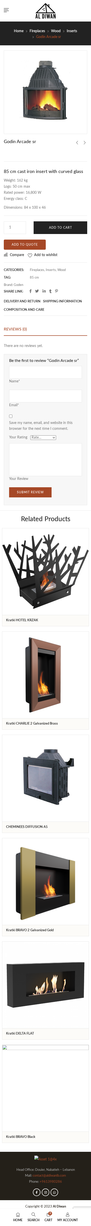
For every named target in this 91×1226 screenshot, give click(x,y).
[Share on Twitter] (37, 291)
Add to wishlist (45, 255)
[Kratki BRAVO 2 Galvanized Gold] (45, 881)
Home (19, 31)
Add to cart (60, 227)
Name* (14, 381)
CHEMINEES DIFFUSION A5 (27, 827)
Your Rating (18, 437)
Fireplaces (37, 31)
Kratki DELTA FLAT (20, 1033)
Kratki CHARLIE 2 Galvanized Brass (32, 723)
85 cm (34, 277)
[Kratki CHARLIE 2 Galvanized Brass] (45, 675)
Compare (17, 255)
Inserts (72, 31)
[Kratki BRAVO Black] (45, 1088)
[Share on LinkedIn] (44, 291)
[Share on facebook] (30, 291)
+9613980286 (51, 1181)
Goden (18, 285)
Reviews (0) (15, 329)
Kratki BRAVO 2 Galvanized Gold (30, 930)
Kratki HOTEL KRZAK (22, 620)
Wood (56, 31)
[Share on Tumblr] (50, 291)
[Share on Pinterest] (56, 291)
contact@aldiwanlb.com (49, 1175)
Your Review (18, 479)
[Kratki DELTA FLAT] (45, 985)
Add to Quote (25, 244)
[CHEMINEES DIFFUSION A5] (45, 778)
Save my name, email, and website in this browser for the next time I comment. (41, 426)
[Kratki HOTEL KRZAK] (45, 571)
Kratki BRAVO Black (20, 1137)
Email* (14, 405)
